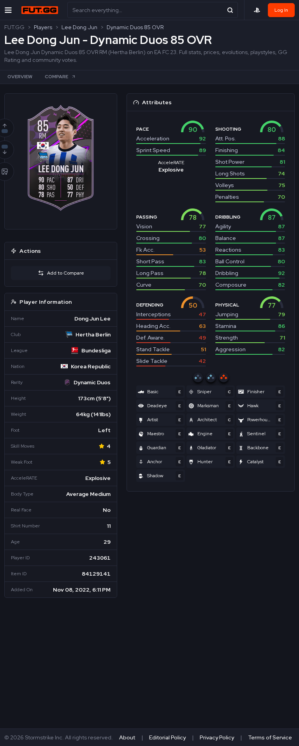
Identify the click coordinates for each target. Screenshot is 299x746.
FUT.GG (14, 27)
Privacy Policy (217, 737)
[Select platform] (257, 10)
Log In (281, 10)
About (127, 737)
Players (43, 27)
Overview (19, 77)
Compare (56, 77)
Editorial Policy (167, 737)
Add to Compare (65, 273)
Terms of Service (270, 737)
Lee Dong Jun (79, 27)
